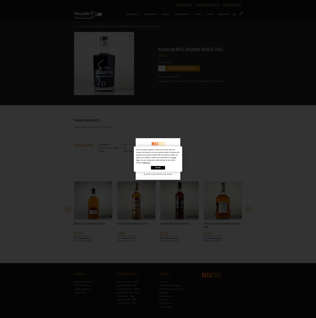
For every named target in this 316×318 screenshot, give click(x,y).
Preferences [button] (146, 163)
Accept (158, 168)
